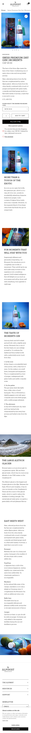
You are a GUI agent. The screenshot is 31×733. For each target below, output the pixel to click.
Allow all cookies (15, 729)
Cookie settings (15, 725)
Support (6, 695)
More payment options (15, 126)
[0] (27, 4)
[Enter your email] (27, 706)
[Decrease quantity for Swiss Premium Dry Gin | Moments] (3, 116)
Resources (7, 689)
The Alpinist (8, 682)
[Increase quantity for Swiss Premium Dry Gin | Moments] (8, 116)
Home (3, 10)
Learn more (5, 720)
